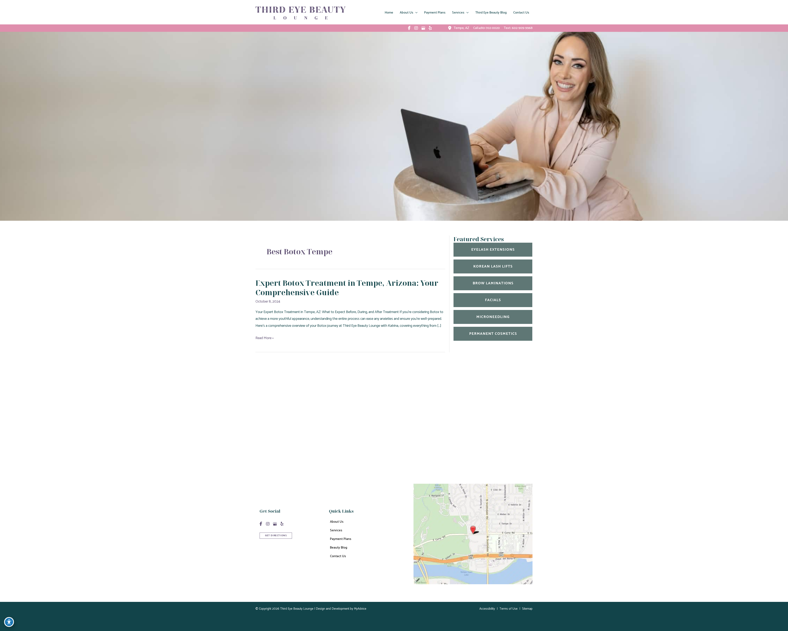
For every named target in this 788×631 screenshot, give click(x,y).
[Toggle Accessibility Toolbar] (9, 622)
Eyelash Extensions (493, 250)
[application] (415, 12)
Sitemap (527, 608)
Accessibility (487, 608)
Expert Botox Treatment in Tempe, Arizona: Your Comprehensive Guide (346, 288)
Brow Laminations (493, 283)
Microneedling (493, 317)
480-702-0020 (414, 432)
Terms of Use (508, 608)
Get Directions (398, 452)
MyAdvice (359, 608)
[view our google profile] (423, 28)
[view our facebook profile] (409, 28)
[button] (276, 535)
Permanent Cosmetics (493, 334)
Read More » (264, 338)
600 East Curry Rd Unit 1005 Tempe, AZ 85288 (417, 418)
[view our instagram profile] (416, 28)
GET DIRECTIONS (276, 535)
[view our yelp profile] (430, 28)
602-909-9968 (522, 28)
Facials (493, 300)
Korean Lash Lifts (493, 266)
